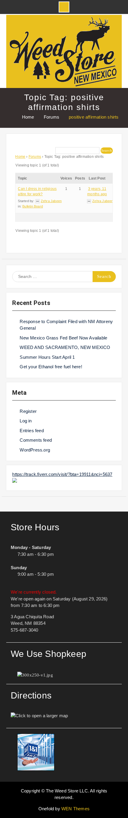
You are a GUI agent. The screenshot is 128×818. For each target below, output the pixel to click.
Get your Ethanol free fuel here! (51, 366)
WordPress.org (35, 449)
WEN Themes (75, 808)
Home (20, 157)
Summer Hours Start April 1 (47, 357)
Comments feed (36, 440)
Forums (35, 157)
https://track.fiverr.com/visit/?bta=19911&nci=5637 (62, 474)
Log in (26, 420)
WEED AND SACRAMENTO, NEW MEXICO (65, 347)
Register (28, 411)
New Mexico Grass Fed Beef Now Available (63, 337)
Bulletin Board (32, 206)
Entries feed (31, 430)
